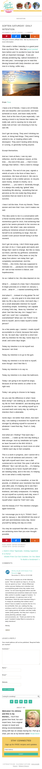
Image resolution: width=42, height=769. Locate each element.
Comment (6, 649)
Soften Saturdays (18, 544)
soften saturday (18, 546)
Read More (35, 734)
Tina (8, 102)
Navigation (21, 18)
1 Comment (29, 32)
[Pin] (6, 36)
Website (5, 682)
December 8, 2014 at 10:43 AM (22, 575)
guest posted (32, 49)
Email (4, 675)
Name (4, 667)
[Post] (25, 36)
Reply (8, 630)
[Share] (16, 36)
